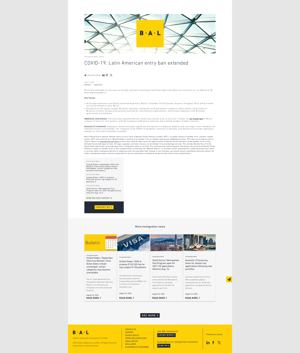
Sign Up (163, 346)
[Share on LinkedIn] (103, 75)
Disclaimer (130, 344)
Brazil (102, 57)
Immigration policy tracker (144, 10)
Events (132, 14)
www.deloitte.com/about (109, 141)
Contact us (130, 329)
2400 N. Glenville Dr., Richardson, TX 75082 (90, 338)
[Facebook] (213, 342)
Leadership (99, 5)
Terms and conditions (136, 338)
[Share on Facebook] (107, 75)
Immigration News (91, 57)
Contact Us (103, 207)
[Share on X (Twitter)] (111, 75)
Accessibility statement (137, 347)
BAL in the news (102, 14)
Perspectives (136, 5)
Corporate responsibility (106, 10)
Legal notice (131, 341)
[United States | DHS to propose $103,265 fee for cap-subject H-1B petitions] (133, 242)
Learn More (165, 335)
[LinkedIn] (208, 342)
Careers (97, 19)
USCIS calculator (138, 19)
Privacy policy (132, 335)
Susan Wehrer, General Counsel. (86, 346)
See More (149, 316)
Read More (93, 298)
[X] (219, 342)
